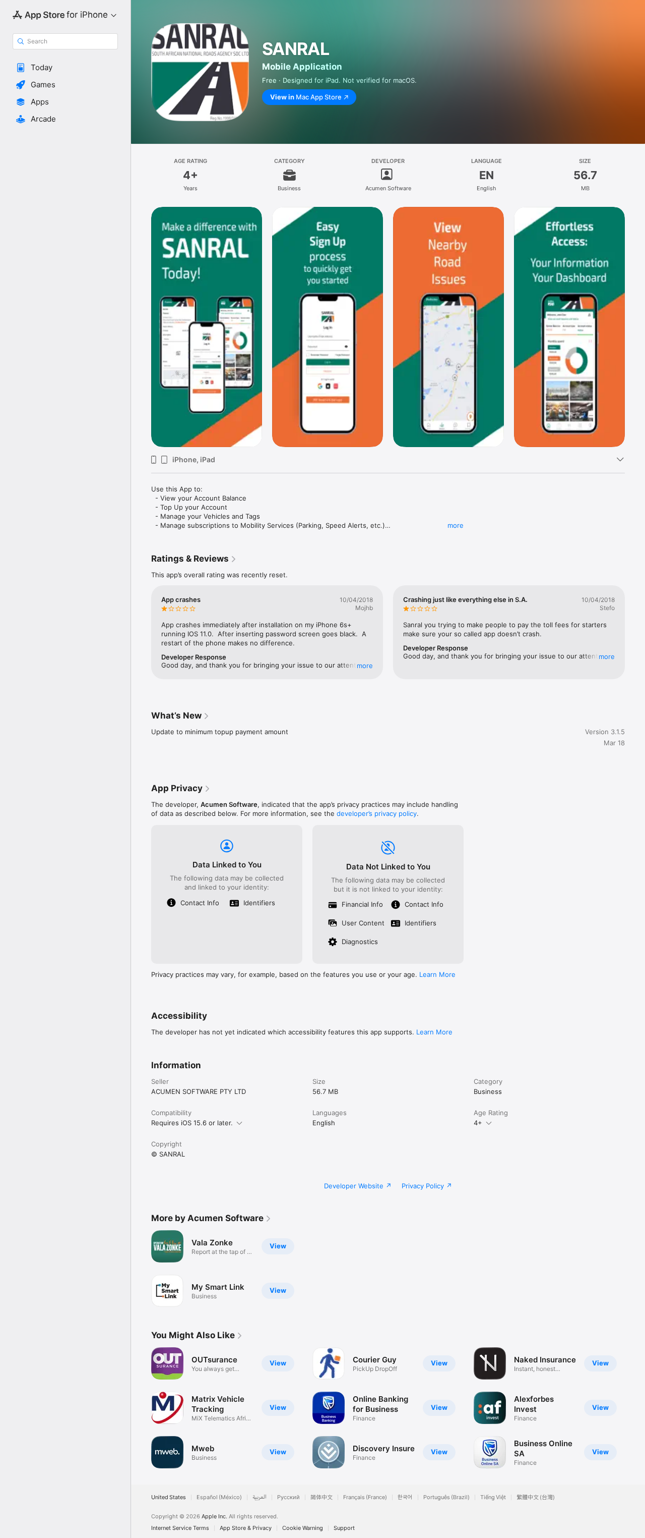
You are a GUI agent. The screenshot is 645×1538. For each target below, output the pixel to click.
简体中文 (321, 1497)
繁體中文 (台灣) (536, 1497)
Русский (288, 1497)
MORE (365, 666)
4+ (478, 1123)
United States (168, 1497)
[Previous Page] (141, 327)
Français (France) (365, 1497)
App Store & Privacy (246, 1528)
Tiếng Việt (493, 1497)
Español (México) (219, 1497)
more (455, 525)
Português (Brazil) (446, 1497)
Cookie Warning (302, 1528)
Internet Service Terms (180, 1528)
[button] (65, 67)
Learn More (437, 974)
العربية (259, 1497)
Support (344, 1528)
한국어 (405, 1497)
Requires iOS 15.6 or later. (192, 1123)
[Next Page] (635, 327)
